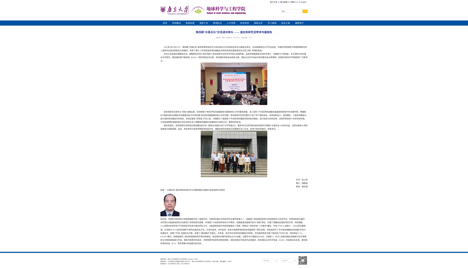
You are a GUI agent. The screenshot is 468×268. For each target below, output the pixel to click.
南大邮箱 (284, 2)
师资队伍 (217, 23)
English (303, 2)
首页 (165, 23)
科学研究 (244, 23)
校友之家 (285, 23)
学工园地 (272, 23)
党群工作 (203, 23)
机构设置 (190, 23)
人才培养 (231, 23)
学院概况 (176, 23)
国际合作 (258, 23)
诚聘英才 (299, 23)
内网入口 (294, 2)
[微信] (303, 265)
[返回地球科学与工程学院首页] (174, 14)
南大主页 (273, 2)
